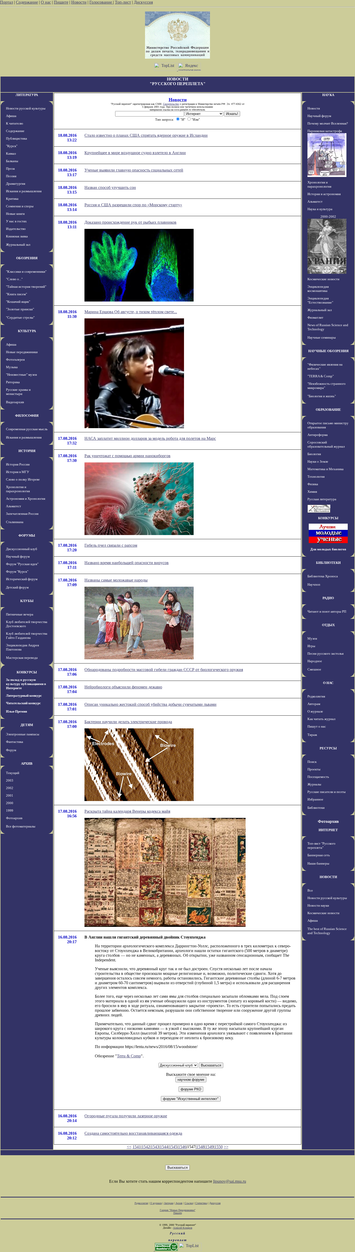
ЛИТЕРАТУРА (27, 95)
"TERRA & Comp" (320, 376)
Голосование (101, 2)
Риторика (13, 382)
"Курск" (11, 146)
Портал (6, 2)
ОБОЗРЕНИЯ (26, 258)
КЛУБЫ (27, 601)
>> (226, 1147)
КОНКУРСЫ (27, 672)
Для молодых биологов (328, 549)
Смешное (314, 669)
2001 (9, 795)
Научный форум (18, 556)
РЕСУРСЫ (328, 748)
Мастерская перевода (22, 658)
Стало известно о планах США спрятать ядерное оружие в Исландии (146, 135)
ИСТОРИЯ (26, 451)
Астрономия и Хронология (25, 499)
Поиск (312, 762)
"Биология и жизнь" (321, 396)
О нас (46, 2)
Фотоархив (14, 818)
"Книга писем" (16, 294)
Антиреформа (317, 435)
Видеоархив (15, 402)
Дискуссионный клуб (21, 549)
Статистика (201, 1203)
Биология (314, 454)
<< (129, 1147)
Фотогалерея (15, 359)
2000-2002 (328, 216)
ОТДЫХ (328, 625)
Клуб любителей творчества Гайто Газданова (26, 636)
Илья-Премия (16, 711)
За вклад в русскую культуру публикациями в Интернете (26, 684)
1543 (155, 1147)
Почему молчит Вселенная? (327, 123)
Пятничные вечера (19, 614)
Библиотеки (316, 808)
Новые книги (15, 214)
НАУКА (328, 95)
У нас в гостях (16, 221)
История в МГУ (17, 472)
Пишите (61, 2)
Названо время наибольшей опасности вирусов (126, 562)
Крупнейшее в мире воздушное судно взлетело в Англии (135, 152)
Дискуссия (143, 2)
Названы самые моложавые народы (116, 580)
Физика (312, 484)
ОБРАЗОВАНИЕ (328, 410)
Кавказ (11, 153)
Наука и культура (319, 209)
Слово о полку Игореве (23, 479)
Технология (316, 476)
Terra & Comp (129, 1056)
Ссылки (189, 1203)
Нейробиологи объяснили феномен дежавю (123, 687)
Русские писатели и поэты (326, 792)
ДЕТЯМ (27, 725)
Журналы (314, 784)
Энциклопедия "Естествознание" (320, 300)
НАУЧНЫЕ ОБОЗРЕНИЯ (328, 351)
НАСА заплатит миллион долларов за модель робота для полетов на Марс (150, 438)
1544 (164, 1147)
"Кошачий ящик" (18, 302)
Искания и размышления (24, 191)
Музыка (12, 367)
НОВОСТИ (328, 877)
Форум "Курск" (17, 571)
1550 (218, 1147)
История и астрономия (324, 194)
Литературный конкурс (24, 695)
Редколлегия (316, 696)
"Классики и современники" (26, 271)
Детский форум (17, 587)
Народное (314, 661)
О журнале (315, 711)
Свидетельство (171, 103)
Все (310, 890)
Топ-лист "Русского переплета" (321, 845)
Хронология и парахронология (18, 489)
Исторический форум (21, 579)
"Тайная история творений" (26, 287)
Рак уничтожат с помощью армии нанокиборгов (127, 456)
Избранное (315, 799)
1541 (137, 1147)
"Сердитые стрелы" (20, 317)
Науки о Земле (317, 461)
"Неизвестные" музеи (21, 375)
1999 (9, 810)
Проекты (313, 769)
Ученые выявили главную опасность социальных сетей (133, 170)
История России (18, 464)
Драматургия (15, 184)
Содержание (27, 2)
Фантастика (14, 742)
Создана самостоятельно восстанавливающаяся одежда (133, 1133)
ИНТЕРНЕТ (328, 830)
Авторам (313, 704)
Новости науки (318, 905)
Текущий (12, 773)
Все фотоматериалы (20, 826)
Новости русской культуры (25, 108)
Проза (10, 168)
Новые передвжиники (22, 352)
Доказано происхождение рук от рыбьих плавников (130, 222)
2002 (9, 788)
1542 (146, 1147)
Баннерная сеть (318, 855)
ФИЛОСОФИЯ (26, 416)
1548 (200, 1147)
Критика (12, 199)
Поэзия (11, 176)
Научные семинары (321, 337)
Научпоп (313, 584)
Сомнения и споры (20, 206)
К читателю (14, 123)
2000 (9, 803)
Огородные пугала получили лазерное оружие (125, 1116)
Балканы (12, 161)
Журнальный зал (18, 245)
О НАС (328, 683)
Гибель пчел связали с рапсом (110, 545)
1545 (173, 1147)
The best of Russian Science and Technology (327, 931)
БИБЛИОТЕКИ (328, 563)
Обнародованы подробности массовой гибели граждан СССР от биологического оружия (163, 669)
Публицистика (16, 138)
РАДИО (328, 598)
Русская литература (321, 499)
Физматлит (315, 317)
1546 (182, 1147)
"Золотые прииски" (20, 309)
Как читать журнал (321, 719)
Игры (311, 646)
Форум (11, 750)
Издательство (16, 229)
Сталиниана (14, 522)
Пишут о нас (316, 726)
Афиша (11, 116)
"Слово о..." (14, 279)
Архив (178, 1203)
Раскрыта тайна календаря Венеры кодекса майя (127, 811)
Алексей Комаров (182, 1227)
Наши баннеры (318, 863)
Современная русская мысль (27, 429)
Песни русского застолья (325, 653)
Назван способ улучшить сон (110, 187)
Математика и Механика (325, 469)
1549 (209, 1147)
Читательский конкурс (23, 703)
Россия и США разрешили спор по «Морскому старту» (133, 205)
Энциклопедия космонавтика (318, 289)
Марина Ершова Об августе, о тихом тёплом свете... (130, 312)
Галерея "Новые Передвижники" (177, 1210)
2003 (9, 780)
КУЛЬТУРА (27, 331)
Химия (312, 492)
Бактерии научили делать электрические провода (128, 722)
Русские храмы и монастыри (18, 392)
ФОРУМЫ (26, 535)
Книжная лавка (17, 236)
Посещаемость (318, 777)
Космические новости (323, 279)
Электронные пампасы (22, 734)
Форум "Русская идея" (22, 564)
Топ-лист (123, 2)
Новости (79, 2)
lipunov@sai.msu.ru (229, 1181)
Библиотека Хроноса (322, 576)
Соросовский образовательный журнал (326, 444)
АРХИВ (26, 763)
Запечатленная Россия (22, 514)
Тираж (312, 735)
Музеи (312, 638)
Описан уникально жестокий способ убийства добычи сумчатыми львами (150, 704)
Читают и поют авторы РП (326, 611)
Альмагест (13, 506)
